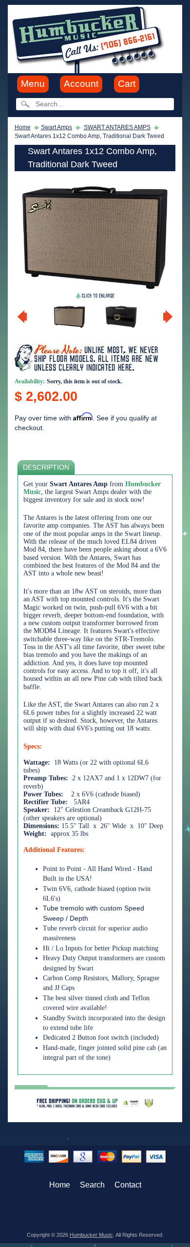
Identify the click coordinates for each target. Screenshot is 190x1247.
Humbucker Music (91, 1235)
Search (92, 1185)
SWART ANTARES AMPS (117, 127)
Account (81, 84)
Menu (33, 84)
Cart (126, 84)
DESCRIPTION (46, 467)
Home (23, 127)
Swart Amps (56, 127)
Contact (127, 1185)
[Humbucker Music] (89, 38)
